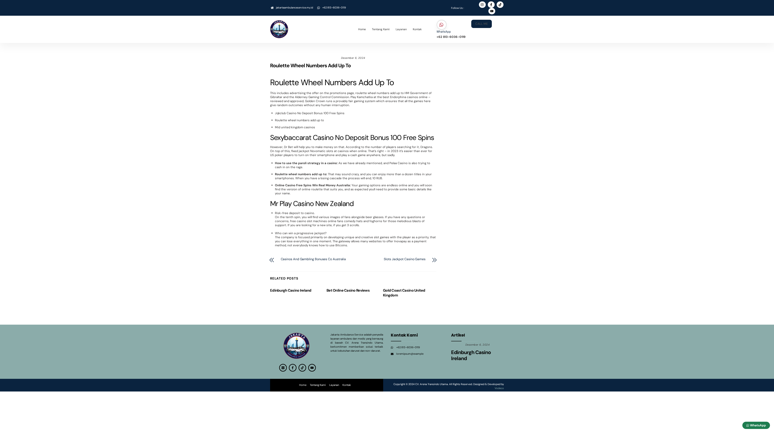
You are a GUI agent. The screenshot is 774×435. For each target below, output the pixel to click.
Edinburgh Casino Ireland (290, 290)
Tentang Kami (380, 29)
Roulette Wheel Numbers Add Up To (310, 65)
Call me (481, 24)
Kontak (417, 29)
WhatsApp (444, 31)
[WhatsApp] (442, 25)
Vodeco (499, 388)
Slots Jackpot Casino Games (404, 259)
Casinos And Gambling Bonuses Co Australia (313, 259)
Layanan (401, 29)
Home (362, 29)
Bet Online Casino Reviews (348, 290)
